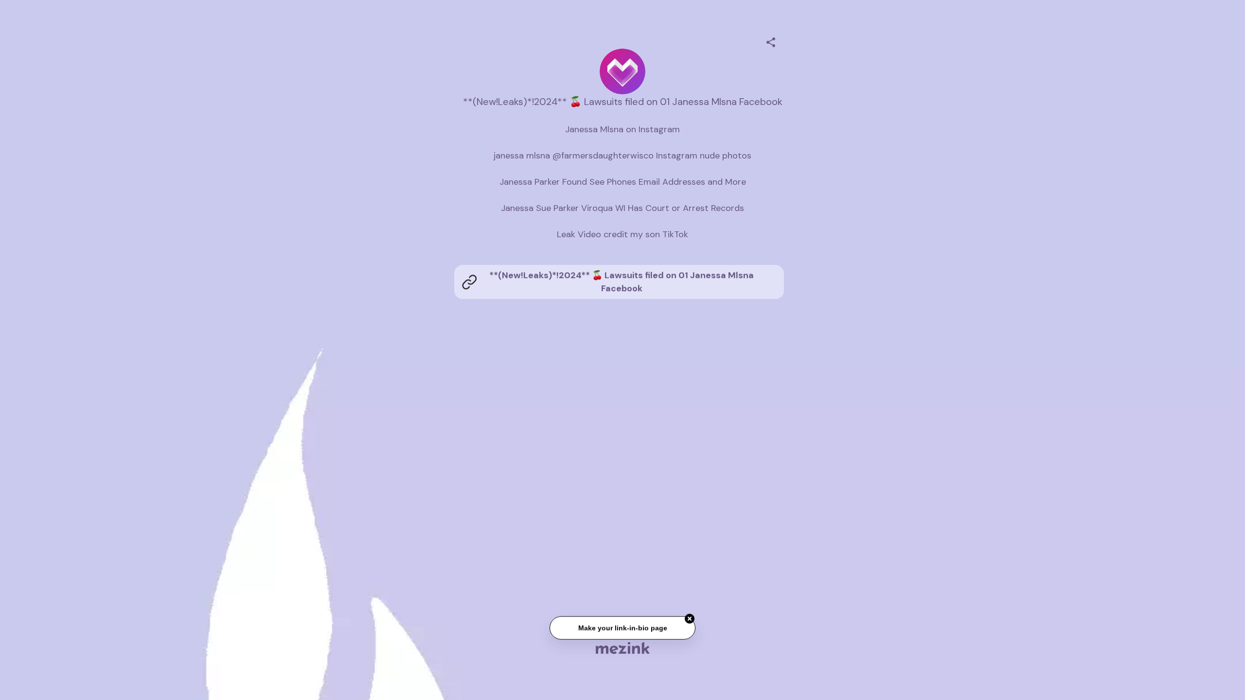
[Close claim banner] (689, 620)
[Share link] (771, 41)
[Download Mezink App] (623, 647)
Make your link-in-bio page (622, 629)
